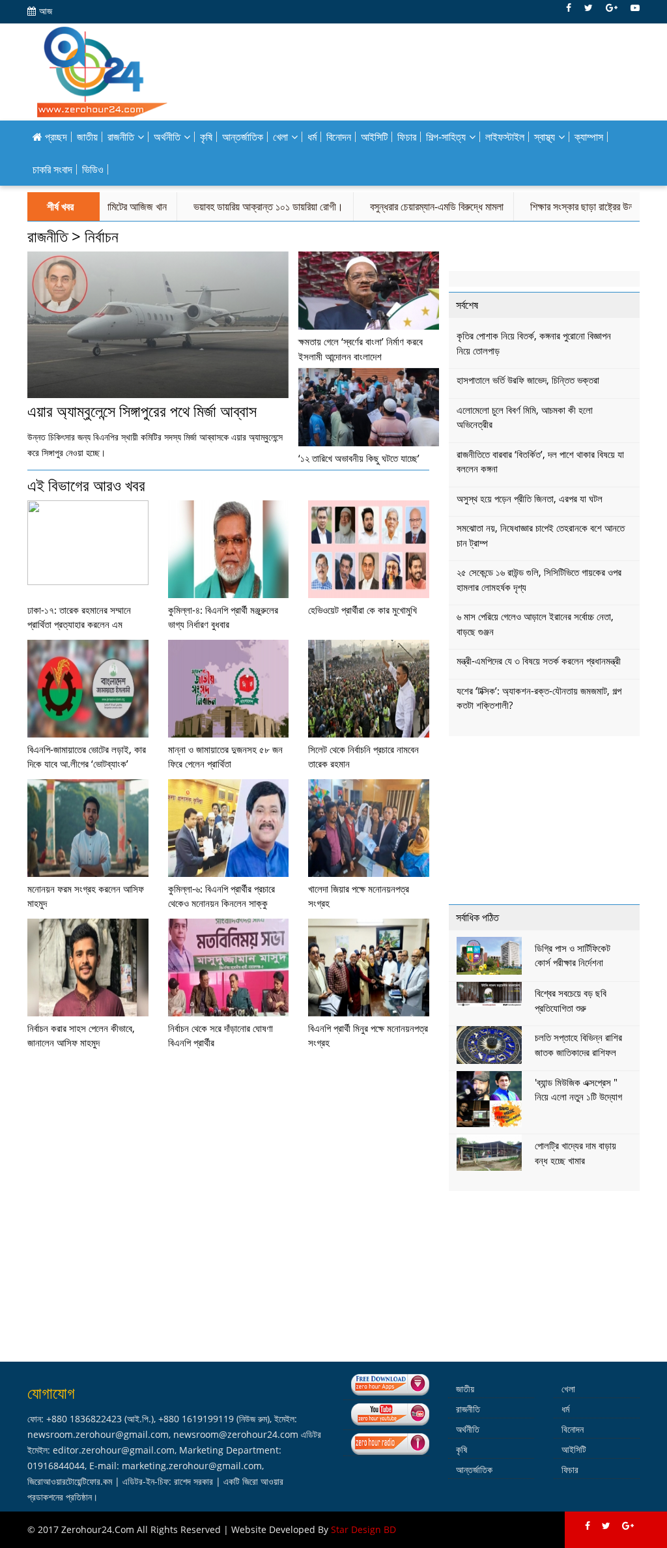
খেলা (280, 137)
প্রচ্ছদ (54, 137)
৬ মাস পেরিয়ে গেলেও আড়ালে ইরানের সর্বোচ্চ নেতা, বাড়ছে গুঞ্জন (535, 624)
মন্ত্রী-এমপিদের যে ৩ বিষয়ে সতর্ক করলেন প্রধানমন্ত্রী (539, 660)
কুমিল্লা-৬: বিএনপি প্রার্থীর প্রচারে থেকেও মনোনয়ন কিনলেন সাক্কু (221, 896)
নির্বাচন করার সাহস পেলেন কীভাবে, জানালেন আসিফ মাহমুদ (81, 1036)
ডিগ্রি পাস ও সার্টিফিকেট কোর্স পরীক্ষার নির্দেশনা (572, 955)
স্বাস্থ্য (544, 137)
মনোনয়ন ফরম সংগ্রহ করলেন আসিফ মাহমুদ (85, 896)
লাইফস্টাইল (504, 137)
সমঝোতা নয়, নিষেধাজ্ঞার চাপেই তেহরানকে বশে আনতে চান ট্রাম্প (541, 535)
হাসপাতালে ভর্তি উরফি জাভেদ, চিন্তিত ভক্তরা (528, 379)
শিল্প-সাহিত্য (446, 137)
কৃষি (206, 137)
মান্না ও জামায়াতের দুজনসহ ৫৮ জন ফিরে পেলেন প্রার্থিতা (225, 757)
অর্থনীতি (167, 137)
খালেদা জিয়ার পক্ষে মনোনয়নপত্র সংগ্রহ (358, 896)
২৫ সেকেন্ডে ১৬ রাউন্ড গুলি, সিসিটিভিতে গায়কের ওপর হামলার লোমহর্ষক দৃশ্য (539, 580)
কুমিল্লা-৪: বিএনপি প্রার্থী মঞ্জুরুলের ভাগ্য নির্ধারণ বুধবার (223, 617)
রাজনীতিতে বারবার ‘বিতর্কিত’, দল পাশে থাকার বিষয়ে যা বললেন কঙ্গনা (540, 462)
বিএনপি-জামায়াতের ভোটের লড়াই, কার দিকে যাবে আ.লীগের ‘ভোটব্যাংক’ (86, 757)
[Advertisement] (546, 822)
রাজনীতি (120, 137)
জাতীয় (87, 137)
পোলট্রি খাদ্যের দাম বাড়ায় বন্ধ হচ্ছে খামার (575, 1153)
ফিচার (406, 137)
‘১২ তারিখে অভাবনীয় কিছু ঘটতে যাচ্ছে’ (358, 458)
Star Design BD (363, 1529)
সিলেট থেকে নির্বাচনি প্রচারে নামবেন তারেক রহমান (363, 757)
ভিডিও (93, 169)
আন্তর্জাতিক (242, 137)
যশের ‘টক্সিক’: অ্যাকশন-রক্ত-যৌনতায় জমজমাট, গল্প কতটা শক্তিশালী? (539, 698)
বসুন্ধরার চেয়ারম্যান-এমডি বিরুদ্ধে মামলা (409, 206)
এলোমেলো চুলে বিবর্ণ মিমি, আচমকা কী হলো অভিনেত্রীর (525, 417)
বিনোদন (338, 137)
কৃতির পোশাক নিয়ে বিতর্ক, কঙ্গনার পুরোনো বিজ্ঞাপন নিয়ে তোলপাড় (534, 343)
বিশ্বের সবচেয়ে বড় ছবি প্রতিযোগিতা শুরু (570, 1000)
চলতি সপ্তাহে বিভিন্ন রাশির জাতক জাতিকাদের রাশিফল (578, 1045)
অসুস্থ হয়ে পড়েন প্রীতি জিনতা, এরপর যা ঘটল (530, 498)
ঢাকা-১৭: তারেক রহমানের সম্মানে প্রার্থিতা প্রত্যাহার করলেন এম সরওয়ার (79, 624)
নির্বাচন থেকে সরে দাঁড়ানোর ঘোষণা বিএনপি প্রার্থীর (220, 1036)
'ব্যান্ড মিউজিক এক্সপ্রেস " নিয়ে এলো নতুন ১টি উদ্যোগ (578, 1090)
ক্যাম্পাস (589, 137)
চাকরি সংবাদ (52, 169)
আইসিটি (374, 137)
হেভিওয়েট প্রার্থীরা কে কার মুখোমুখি (362, 609)
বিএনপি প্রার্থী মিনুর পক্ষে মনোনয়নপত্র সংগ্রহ (368, 1036)
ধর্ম (312, 137)
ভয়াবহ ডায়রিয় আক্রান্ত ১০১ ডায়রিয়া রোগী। (241, 206)
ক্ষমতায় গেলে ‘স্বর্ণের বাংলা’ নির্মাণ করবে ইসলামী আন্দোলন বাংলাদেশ (360, 349)
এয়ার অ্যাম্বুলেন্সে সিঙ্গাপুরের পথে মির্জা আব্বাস (142, 411)
